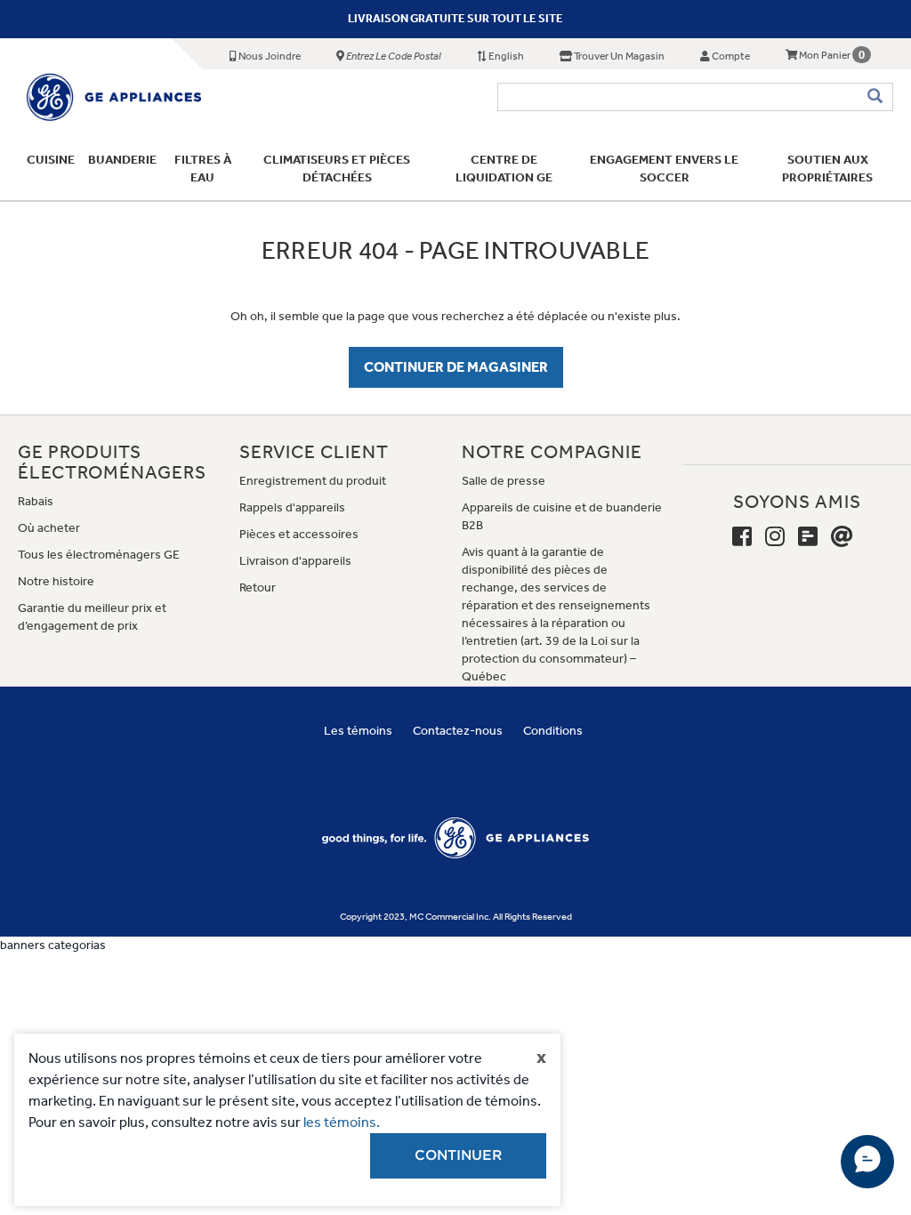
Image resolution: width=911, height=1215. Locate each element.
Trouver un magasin (618, 56)
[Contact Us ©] (842, 537)
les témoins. (341, 1122)
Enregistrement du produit (312, 480)
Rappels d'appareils (292, 507)
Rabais (35, 501)
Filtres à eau (202, 168)
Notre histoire (56, 581)
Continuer (458, 1155)
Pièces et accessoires (299, 534)
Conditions (553, 730)
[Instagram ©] (775, 537)
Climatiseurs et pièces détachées (336, 168)
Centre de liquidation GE (504, 168)
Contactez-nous (458, 730)
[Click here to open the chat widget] (867, 1161)
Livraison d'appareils (295, 560)
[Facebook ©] (742, 537)
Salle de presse (503, 480)
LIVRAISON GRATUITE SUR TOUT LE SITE (455, 18)
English (505, 56)
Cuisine (51, 159)
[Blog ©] (808, 537)
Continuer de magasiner (456, 366)
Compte (730, 56)
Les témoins (358, 730)
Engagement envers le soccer (664, 168)
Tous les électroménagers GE (99, 554)
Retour (257, 587)
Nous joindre (269, 56)
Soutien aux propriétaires (828, 168)
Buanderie (122, 159)
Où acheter (49, 527)
